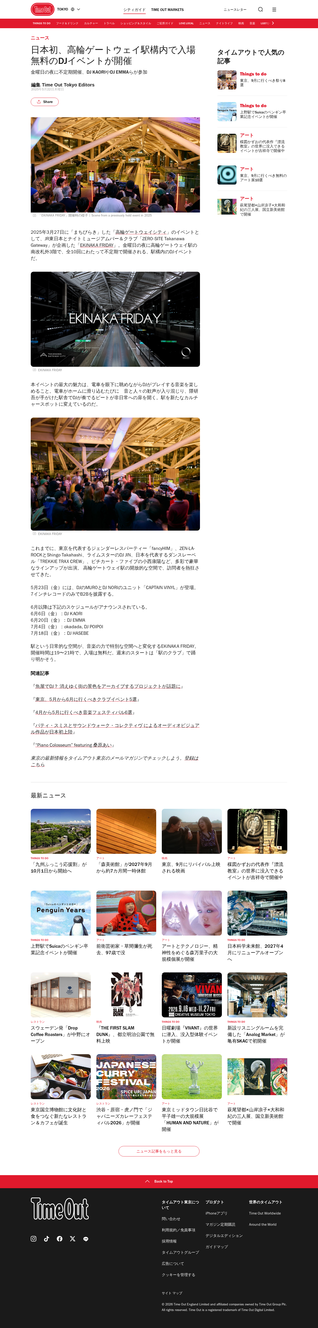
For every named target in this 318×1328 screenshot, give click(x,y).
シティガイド (134, 10)
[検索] (260, 9)
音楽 (252, 23)
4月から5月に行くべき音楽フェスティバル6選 (83, 713)
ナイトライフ (224, 23)
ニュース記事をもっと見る (159, 1152)
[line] (85, 1239)
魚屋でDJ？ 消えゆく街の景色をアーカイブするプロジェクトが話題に (108, 687)
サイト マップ (172, 1293)
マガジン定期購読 (220, 1225)
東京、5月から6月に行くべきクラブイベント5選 (86, 700)
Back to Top (163, 1182)
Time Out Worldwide (265, 1214)
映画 (241, 23)
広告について (173, 1264)
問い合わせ (171, 1219)
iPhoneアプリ (217, 1214)
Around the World (263, 1225)
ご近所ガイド (165, 23)
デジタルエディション (224, 1236)
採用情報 (169, 1242)
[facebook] (59, 1239)
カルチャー (91, 23)
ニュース (204, 23)
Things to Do (42, 23)
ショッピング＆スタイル (135, 23)
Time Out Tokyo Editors (68, 84)
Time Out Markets (167, 10)
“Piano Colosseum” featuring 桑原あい (73, 746)
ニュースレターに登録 (235, 10)
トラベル (109, 23)
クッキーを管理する (178, 1275)
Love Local (186, 23)
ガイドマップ (217, 1247)
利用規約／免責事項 (178, 1230)
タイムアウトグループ (180, 1253)
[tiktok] (46, 1239)
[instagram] (33, 1239)
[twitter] (72, 1239)
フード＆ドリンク (67, 23)
